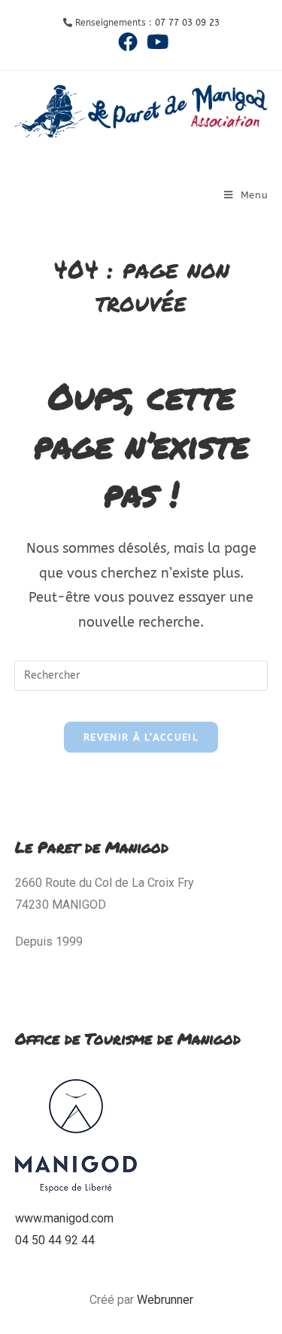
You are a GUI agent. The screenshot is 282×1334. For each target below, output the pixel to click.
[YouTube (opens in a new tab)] (155, 41)
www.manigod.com (64, 1218)
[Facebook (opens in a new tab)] (128, 41)
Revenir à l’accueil (141, 737)
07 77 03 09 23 (187, 22)
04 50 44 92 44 (55, 1240)
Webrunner (165, 1300)
